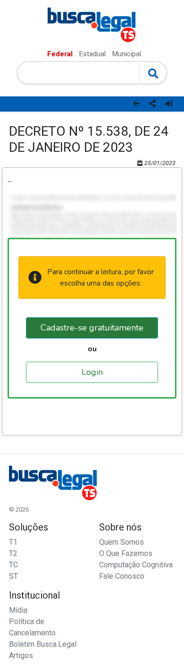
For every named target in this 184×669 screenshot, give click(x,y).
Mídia (18, 610)
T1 (13, 542)
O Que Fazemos (125, 553)
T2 (13, 553)
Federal (60, 54)
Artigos (21, 655)
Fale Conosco (121, 576)
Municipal (126, 54)
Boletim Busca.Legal (42, 644)
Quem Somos (121, 542)
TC (13, 564)
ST (13, 576)
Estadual (92, 54)
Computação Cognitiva (136, 564)
